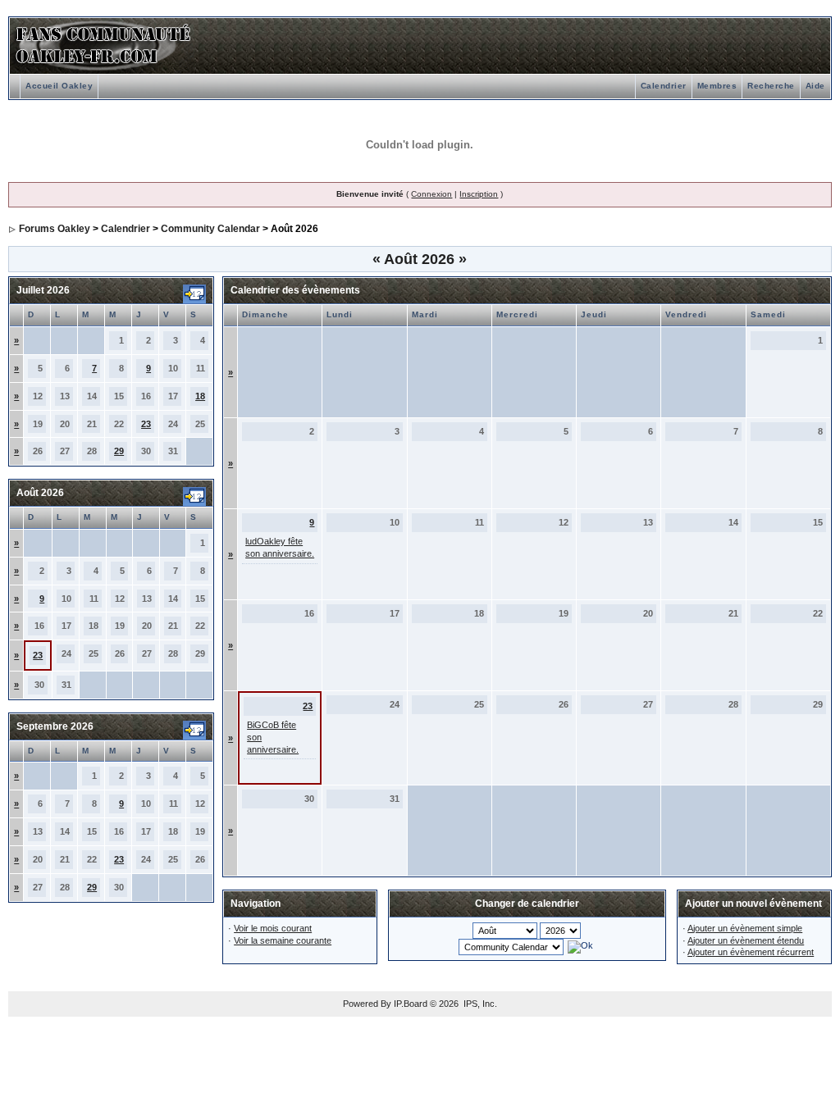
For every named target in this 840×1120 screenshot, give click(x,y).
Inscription (478, 193)
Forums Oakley (54, 228)
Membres (717, 85)
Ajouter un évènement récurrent (750, 952)
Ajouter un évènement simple (744, 928)
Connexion (431, 193)
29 (119, 451)
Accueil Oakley (59, 85)
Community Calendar (210, 228)
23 (146, 424)
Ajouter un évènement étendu (745, 940)
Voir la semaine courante (282, 940)
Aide (815, 85)
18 (200, 396)
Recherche (771, 85)
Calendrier (664, 85)
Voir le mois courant (273, 928)
